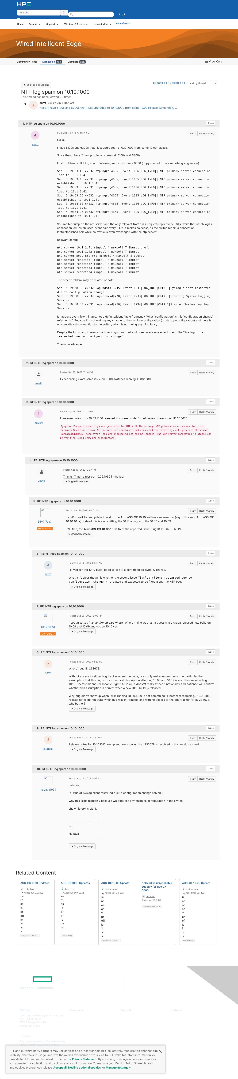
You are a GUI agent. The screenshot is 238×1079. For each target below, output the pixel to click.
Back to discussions (37, 84)
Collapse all (177, 82)
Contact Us (76, 1025)
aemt (35, 144)
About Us (75, 1015)
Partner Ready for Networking (188, 1025)
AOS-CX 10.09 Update (115, 883)
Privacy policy (78, 1036)
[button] (160, 1051)
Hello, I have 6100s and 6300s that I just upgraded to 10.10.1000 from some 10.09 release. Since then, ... (108, 107)
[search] (64, 13)
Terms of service (79, 1041)
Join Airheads (122, 23)
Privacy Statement (84, 1059)
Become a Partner (181, 1020)
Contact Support (129, 1020)
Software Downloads (132, 1030)
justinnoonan (112, 889)
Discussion (51, 61)
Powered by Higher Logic (169, 1072)
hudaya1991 (48, 789)
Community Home (27, 61)
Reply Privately (206, 133)
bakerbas (29, 889)
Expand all (160, 82)
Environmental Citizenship (84, 1030)
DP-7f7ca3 (45, 521)
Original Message (77, 481)
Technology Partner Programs (188, 1030)
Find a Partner (179, 1015)
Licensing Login (129, 1036)
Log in (122, 14)
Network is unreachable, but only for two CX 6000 (157, 886)
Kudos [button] (211, 123)
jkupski (38, 422)
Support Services (130, 1015)
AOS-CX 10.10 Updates (34, 883)
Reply (193, 133)
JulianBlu (150, 896)
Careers (74, 1020)
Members (76, 61)
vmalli (38, 383)
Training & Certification (133, 1025)
